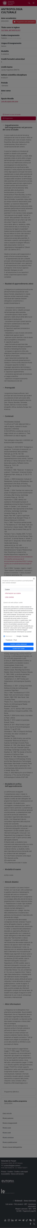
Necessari (9, 636)
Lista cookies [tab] (9, 597)
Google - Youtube (22, 636)
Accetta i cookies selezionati (18, 644)
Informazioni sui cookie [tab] (13, 593)
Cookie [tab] (7, 589)
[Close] (33, 578)
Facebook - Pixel (11, 640)
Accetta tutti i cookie (18, 648)
